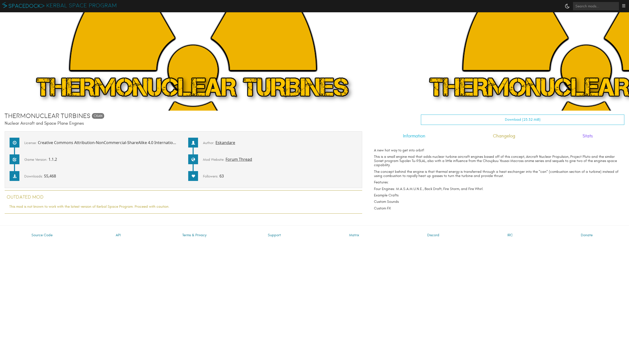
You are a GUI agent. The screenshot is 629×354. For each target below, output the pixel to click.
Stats (588, 136)
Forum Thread (239, 159)
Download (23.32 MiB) (523, 120)
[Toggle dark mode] (567, 6)
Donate (587, 235)
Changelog (504, 136)
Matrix (354, 235)
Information (414, 136)
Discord (433, 235)
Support (274, 235)
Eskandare (225, 142)
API (118, 235)
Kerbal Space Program (81, 6)
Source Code (42, 235)
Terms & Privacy (194, 235)
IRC (510, 235)
